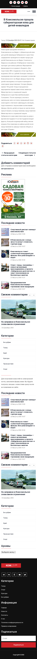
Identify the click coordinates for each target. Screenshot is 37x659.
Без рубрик (7, 342)
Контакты (4, 615)
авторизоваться (7, 169)
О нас (3, 619)
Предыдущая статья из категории (9, 154)
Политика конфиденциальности (12, 622)
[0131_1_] (18, 45)
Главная (4, 608)
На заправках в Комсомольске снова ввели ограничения (15, 323)
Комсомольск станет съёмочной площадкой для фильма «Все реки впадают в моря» (23, 254)
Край (5, 353)
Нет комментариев (28, 40)
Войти (26, 6)
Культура (6, 358)
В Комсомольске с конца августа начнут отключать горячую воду (22, 242)
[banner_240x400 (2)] (13, 199)
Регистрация (15, 6)
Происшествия (8, 364)
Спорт (5, 369)
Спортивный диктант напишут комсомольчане (23, 230)
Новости (4, 611)
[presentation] (29, 295)
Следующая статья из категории (27, 154)
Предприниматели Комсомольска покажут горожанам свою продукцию (22, 285)
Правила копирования (8, 626)
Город (3, 40)
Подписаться (19, 645)
